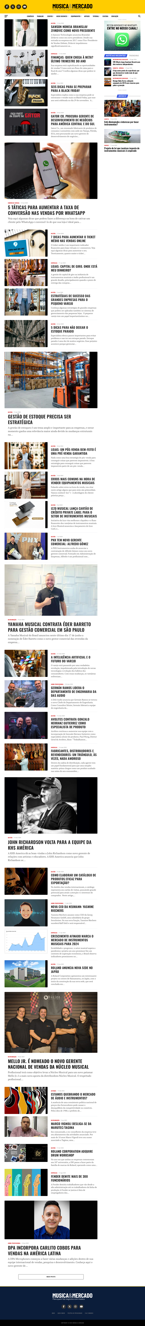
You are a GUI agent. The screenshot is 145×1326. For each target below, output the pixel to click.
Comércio (30, 16)
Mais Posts (51, 1277)
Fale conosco (89, 1313)
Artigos (87, 16)
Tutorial (96, 16)
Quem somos (61, 1313)
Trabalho (40, 16)
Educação (114, 16)
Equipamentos (75, 16)
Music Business (61, 16)
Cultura (105, 16)
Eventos (50, 16)
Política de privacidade (75, 1313)
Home (53, 1313)
